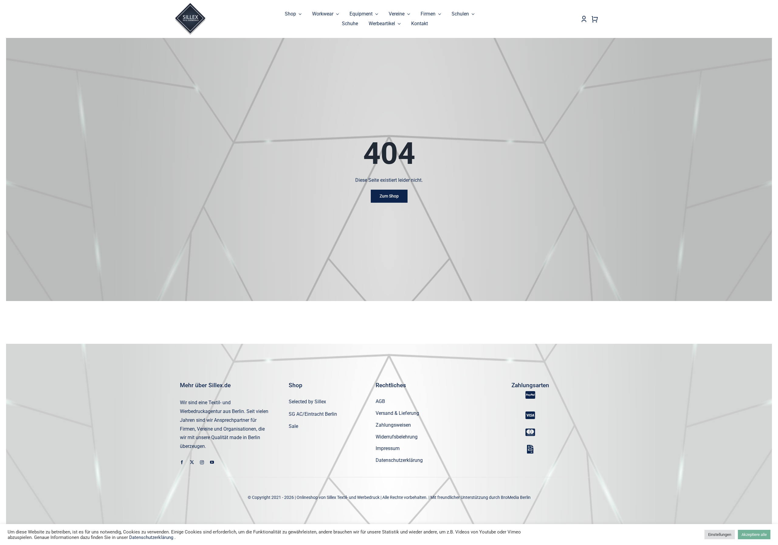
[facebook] (182, 462)
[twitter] (192, 462)
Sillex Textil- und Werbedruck (353, 497)
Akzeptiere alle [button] (754, 534)
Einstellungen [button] (719, 534)
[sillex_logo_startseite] (190, 5)
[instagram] (202, 462)
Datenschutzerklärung (151, 537)
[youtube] (212, 462)
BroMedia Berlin (516, 497)
